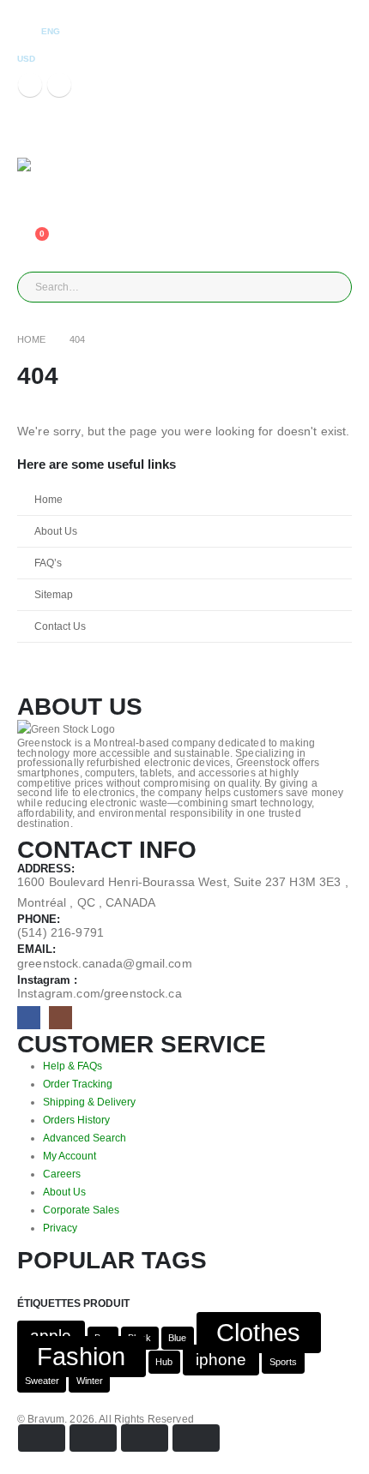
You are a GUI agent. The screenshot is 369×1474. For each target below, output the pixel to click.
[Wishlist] (30, 220)
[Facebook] (30, 85)
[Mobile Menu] (33, 136)
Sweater (42, 1381)
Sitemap (53, 594)
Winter (89, 1381)
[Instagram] (59, 85)
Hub (163, 1362)
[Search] (213, 287)
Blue (177, 1338)
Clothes (258, 1333)
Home (48, 499)
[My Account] (30, 198)
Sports (283, 1362)
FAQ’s (48, 562)
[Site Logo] (55, 172)
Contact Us (60, 626)
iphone (221, 1360)
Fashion (81, 1357)
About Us (55, 530)
